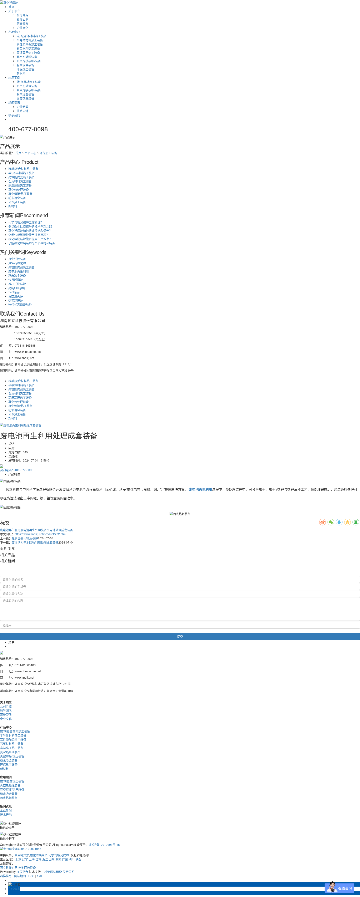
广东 (65, 859)
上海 (32, 859)
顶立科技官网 (9, 867)
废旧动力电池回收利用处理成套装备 (35, 542)
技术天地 (22, 111)
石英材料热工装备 (28, 48)
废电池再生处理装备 (33, 530)
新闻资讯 (14, 102)
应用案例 (14, 77)
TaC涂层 (14, 292)
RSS (31, 876)
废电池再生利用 (18, 271)
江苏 (38, 859)
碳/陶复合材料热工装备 (32, 36)
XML (40, 876)
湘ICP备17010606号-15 (104, 844)
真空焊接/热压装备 (29, 61)
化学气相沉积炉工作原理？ (25, 222)
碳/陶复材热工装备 (29, 82)
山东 (52, 859)
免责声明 (68, 872)
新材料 (21, 73)
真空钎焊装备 (17, 259)
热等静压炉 (15, 300)
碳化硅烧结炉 (39, 855)
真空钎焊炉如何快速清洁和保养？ (30, 230)
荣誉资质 (22, 23)
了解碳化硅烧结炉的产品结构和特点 (31, 243)
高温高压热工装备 (28, 52)
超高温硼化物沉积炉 (25, 538)
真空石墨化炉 (17, 263)
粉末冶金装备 (25, 65)
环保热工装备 (25, 69)
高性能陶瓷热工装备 (30, 44)
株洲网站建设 (53, 872)
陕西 (78, 859)
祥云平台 (22, 872)
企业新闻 (22, 107)
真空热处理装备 (27, 57)
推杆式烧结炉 (17, 284)
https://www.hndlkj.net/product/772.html (40, 534)
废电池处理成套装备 (60, 530)
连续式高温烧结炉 (20, 304)
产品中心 (14, 32)
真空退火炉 (15, 296)
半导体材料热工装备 (30, 40)
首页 (11, 7)
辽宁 (25, 859)
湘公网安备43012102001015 (22, 849)
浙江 (45, 859)
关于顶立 (14, 11)
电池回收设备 (27, 867)
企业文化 (22, 27)
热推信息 (6, 876)
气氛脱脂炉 (15, 279)
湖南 (58, 859)
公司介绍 (22, 15)
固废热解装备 (25, 98)
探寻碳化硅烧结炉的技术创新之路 (30, 226)
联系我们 (14, 115)
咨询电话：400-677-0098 (16, 470)
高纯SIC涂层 (16, 288)
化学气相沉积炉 (58, 855)
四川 (72, 859)
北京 (18, 859)
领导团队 (22, 19)
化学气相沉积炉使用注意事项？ (28, 235)
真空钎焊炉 (22, 855)
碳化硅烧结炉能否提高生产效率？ (30, 239)
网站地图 (20, 876)
